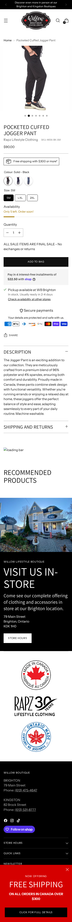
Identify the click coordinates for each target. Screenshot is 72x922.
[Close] (67, 869)
